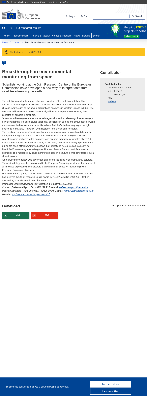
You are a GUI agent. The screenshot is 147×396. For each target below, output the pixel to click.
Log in (72, 16)
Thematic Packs (20, 35)
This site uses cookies (15, 387)
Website (112, 101)
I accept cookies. (110, 384)
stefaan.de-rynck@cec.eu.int (73, 187)
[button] (84, 16)
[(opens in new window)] (25, 14)
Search (96, 35)
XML (18, 215)
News (77, 35)
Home (6, 35)
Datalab (86, 35)
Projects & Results (40, 35)
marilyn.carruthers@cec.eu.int (79, 191)
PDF (47, 215)
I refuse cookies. (110, 391)
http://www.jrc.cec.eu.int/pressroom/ (30, 194)
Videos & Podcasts (61, 35)
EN (4, 62)
